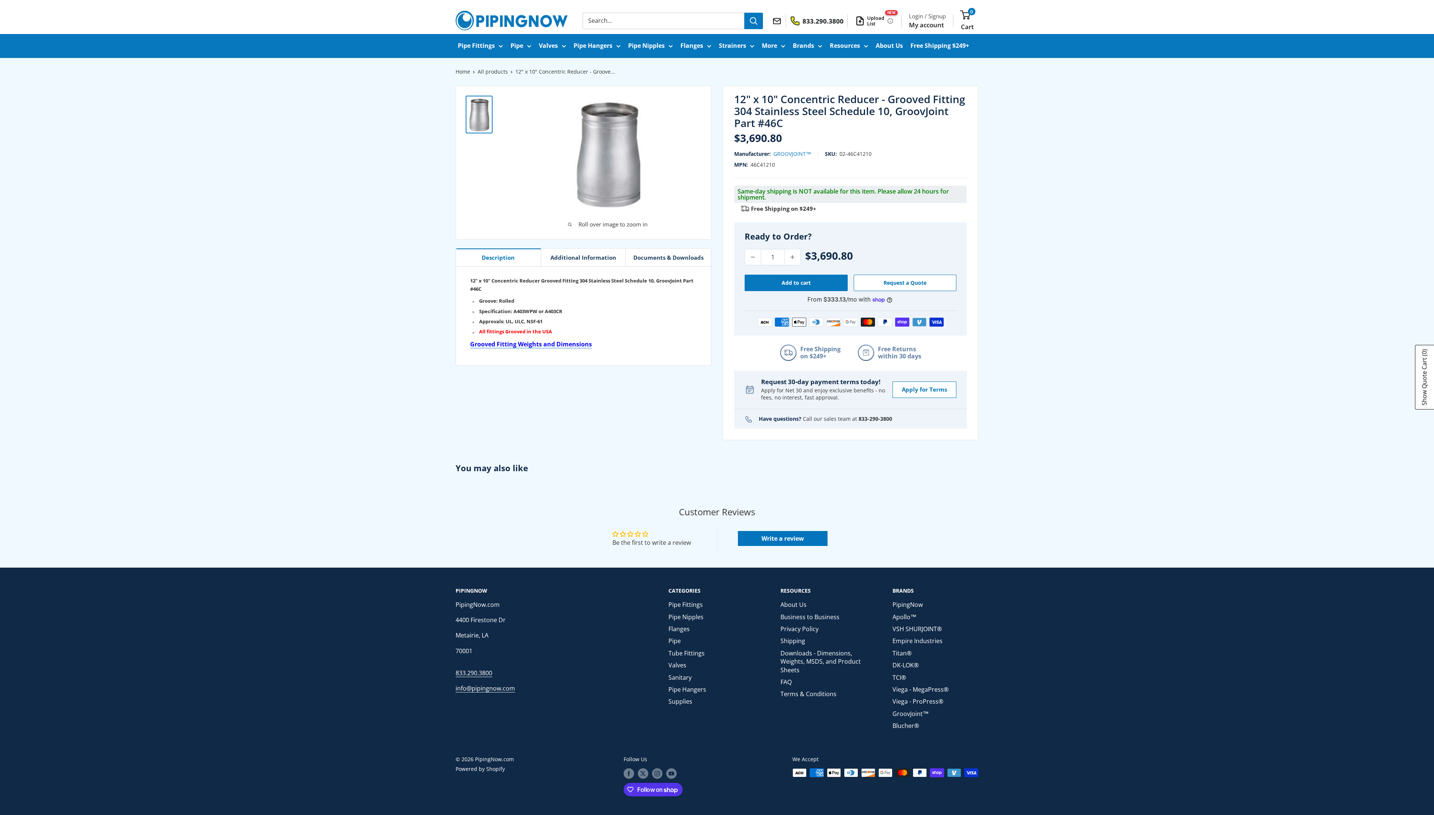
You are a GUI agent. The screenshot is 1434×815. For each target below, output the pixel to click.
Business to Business (809, 617)
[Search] (753, 21)
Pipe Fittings (476, 45)
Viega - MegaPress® (921, 689)
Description (498, 257)
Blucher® (906, 726)
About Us (889, 45)
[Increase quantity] (792, 257)
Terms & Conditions (808, 694)
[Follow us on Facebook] (629, 773)
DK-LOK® (906, 665)
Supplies (680, 701)
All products (493, 71)
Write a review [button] (782, 538)
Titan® (902, 653)
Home (463, 71)
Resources (845, 45)
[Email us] (778, 20)
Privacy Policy (799, 629)
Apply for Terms (924, 389)
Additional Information (583, 257)
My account (926, 25)
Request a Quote (905, 282)
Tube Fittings (686, 653)
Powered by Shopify (480, 768)
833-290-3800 (875, 418)
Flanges (691, 45)
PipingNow (908, 605)
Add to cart (796, 282)
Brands (803, 45)
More (769, 45)
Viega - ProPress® (918, 701)
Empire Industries (918, 641)
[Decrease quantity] (753, 257)
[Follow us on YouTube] (671, 773)
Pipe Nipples (646, 45)
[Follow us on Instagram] (657, 773)
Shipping (792, 641)
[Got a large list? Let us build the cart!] (890, 21)
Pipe (516, 45)
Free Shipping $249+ (939, 45)
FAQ (786, 682)
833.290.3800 (474, 673)
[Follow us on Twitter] (643, 773)
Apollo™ (904, 617)
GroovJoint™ (792, 153)
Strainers (732, 45)
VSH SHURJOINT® (917, 629)
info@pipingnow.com (485, 688)
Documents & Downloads (668, 257)
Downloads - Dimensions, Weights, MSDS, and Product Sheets (820, 661)
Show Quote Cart (1424, 377)
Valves (548, 45)
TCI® (899, 677)
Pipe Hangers (593, 45)
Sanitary (680, 677)
